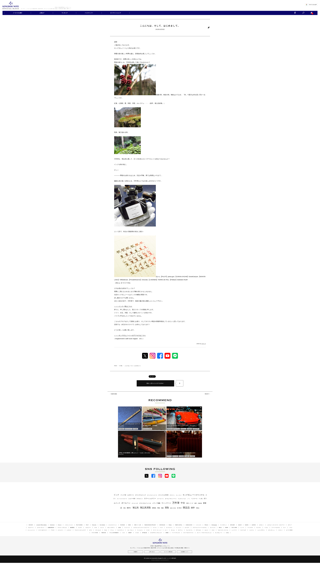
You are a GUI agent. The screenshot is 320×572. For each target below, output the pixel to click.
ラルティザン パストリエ (223, 530)
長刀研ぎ (179, 508)
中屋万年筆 (103, 532)
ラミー (284, 527)
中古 (183, 503)
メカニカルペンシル (145, 503)
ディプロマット (223, 524)
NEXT (207, 394)
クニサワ (80, 527)
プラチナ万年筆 (95, 532)
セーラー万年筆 (289, 530)
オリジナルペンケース (152, 495)
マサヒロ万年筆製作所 (113, 532)
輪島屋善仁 (72, 527)
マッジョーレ (140, 530)
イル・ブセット (130, 530)
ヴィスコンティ (169, 527)
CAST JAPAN (234, 527)
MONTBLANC (162, 524)
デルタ (105, 530)
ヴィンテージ (166, 503)
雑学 (193, 508)
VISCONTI (31, 524)
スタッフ (204, 343)
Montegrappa (214, 524)
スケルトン (139, 498)
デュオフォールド (182, 498)
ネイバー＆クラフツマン (188, 532)
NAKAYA (246, 524)
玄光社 (119, 527)
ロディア (290, 524)
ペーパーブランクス (176, 532)
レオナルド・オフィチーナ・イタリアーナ (275, 524)
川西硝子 (130, 532)
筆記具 (190, 428)
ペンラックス (198, 524)
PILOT (87, 524)
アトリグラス (250, 527)
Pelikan (170, 524)
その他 (227, 532)
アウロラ (52, 530)
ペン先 (200, 498)
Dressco (59, 524)
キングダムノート (218, 532)
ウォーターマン (189, 530)
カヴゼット (261, 524)
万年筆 (136, 428)
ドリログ (137, 532)
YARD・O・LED (137, 524)
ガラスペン (172, 495)
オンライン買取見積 (168, 551)
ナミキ (161, 527)
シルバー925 (131, 498)
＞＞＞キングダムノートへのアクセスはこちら (130, 335)
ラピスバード (31, 527)
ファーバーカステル (276, 527)
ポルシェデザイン (111, 527)
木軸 (124, 508)
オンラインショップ (115, 12)
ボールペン (177, 428)
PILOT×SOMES (79, 524)
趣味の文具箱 (173, 508)
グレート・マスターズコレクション (204, 532)
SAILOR (240, 524)
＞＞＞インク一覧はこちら (123, 306)
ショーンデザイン (261, 530)
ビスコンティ (60, 530)
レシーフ (242, 527)
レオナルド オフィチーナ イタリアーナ (141, 527)
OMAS (129, 524)
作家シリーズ (189, 503)
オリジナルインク (140, 495)
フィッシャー (178, 527)
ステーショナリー (150, 498)
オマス (90, 530)
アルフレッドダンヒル (62, 527)
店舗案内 (135, 551)
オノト (166, 530)
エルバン (206, 530)
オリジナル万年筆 (147, 428)
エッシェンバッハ (31, 530)
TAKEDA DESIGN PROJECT (150, 524)
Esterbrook (52, 524)
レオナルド (69, 530)
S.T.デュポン (198, 530)
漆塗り (129, 508)
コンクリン (251, 530)
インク (169, 456)
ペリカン (266, 527)
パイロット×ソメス (69, 524)
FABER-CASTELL (178, 524)
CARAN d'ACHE (189, 524)
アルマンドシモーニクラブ (80, 530)
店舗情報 (200, 503)
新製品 (187, 456)
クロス (213, 530)
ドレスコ (154, 527)
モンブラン (258, 527)
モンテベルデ (243, 530)
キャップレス (178, 495)
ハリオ (123, 532)
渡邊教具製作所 (51, 527)
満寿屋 (167, 532)
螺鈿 (162, 508)
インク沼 (175, 456)
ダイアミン (180, 530)
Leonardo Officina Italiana (41, 524)
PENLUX (206, 524)
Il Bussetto (94, 524)
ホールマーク (129, 428)
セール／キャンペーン (171, 498)
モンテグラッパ (121, 530)
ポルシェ (184, 428)
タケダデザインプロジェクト (156, 532)
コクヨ (95, 527)
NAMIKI (226, 527)
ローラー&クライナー (42, 530)
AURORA (254, 524)
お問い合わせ (152, 551)
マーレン (112, 530)
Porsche (170, 428)
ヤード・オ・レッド (157, 530)
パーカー (148, 530)
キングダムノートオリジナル (193, 495)
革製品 (197, 508)
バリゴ (290, 527)
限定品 (186, 507)
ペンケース (194, 498)
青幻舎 (220, 527)
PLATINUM (122, 524)
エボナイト (130, 495)
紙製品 (154, 508)
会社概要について (184, 551)
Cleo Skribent (102, 524)
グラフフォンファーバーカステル (199, 527)
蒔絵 (158, 508)
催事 (195, 503)
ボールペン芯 (135, 503)
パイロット (280, 530)
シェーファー (234, 530)
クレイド (102, 527)
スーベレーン (160, 498)
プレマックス (212, 527)
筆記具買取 (196, 428)
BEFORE (114, 394)
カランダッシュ (271, 530)
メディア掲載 (156, 503)
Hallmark (122, 428)
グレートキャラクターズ (122, 498)
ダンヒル (173, 530)
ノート (188, 498)
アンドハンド (127, 527)
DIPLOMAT (232, 524)
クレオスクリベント (112, 524)
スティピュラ (98, 530)
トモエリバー (88, 527)
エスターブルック (40, 527)
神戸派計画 (144, 532)
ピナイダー (187, 527)
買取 (167, 507)
